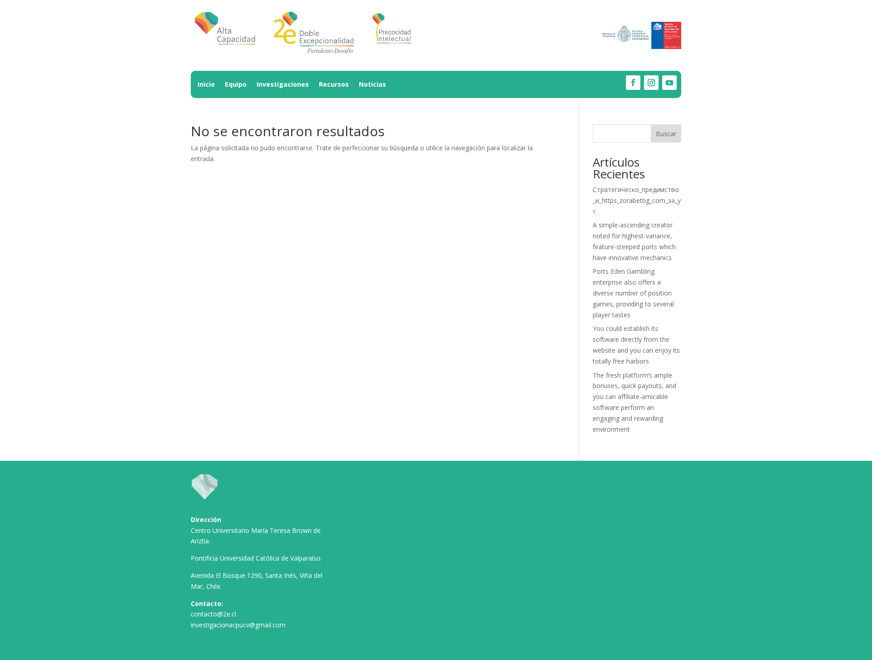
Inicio (206, 85)
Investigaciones (283, 85)
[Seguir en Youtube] (669, 82)
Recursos (334, 85)
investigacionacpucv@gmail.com (238, 625)
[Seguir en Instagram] (651, 82)
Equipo (236, 85)
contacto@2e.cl (213, 614)
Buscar (666, 133)
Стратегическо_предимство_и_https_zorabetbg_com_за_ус (637, 200)
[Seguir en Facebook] (633, 82)
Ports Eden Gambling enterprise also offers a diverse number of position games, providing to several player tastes (633, 293)
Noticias (372, 85)
